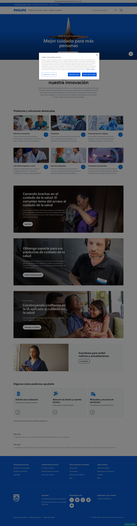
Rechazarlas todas (74, 74)
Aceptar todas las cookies (89, 74)
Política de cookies (90, 69)
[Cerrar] (97, 55)
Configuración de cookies (49, 74)
